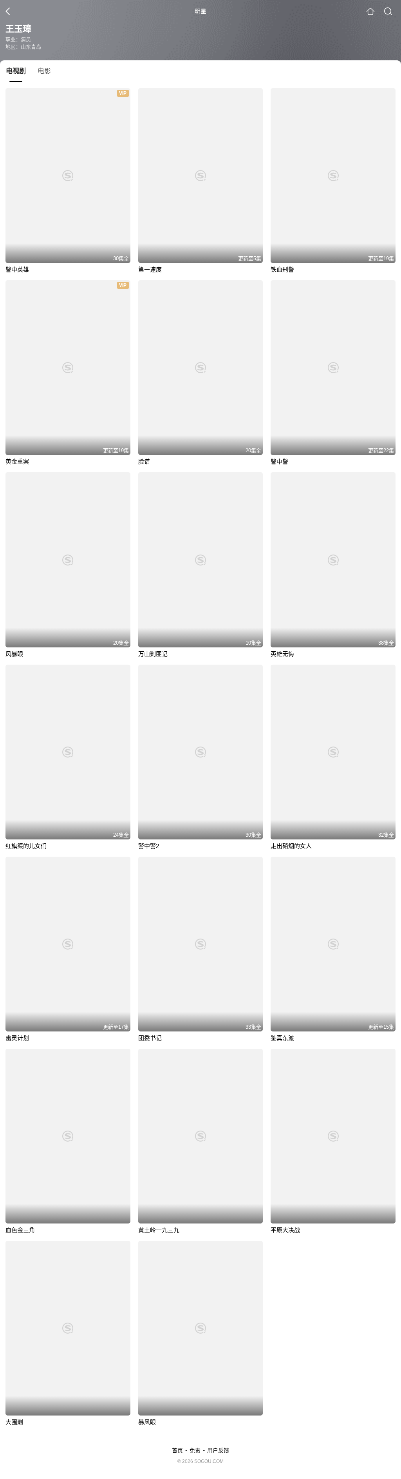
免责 (195, 1450)
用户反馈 (218, 1450)
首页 (177, 1450)
